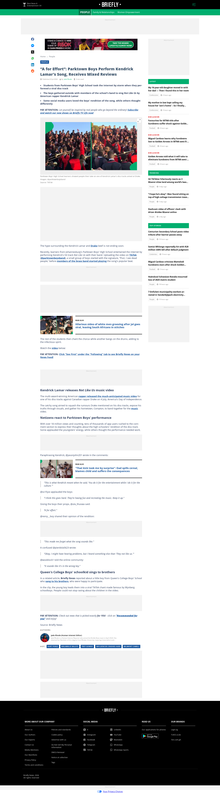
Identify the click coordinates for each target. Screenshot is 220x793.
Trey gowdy (87, 646)
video (55, 348)
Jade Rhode (68, 79)
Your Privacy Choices (113, 791)
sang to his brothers (56, 581)
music (134, 408)
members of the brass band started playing (82, 261)
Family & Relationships (103, 12)
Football (152, 128)
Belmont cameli (131, 646)
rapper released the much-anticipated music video (108, 396)
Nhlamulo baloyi (69, 646)
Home (43, 56)
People (85, 12)
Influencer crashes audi (108, 646)
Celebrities (153, 254)
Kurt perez (53, 646)
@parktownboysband (53, 258)
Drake (94, 245)
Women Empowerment (129, 12)
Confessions (153, 95)
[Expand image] (139, 120)
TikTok (133, 254)
